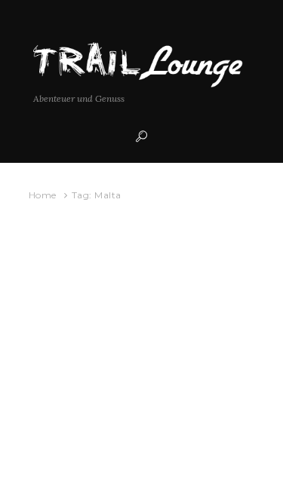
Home (43, 195)
